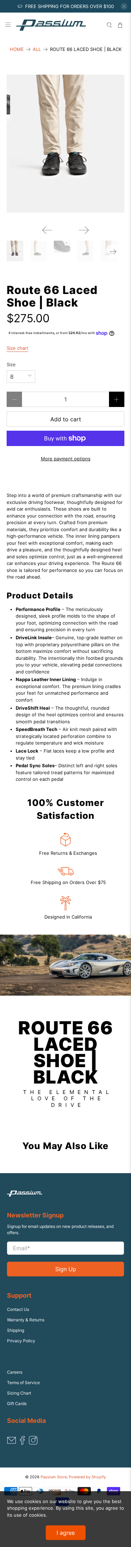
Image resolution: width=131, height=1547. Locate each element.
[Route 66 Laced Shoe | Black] (65, 143)
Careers (14, 1372)
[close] (124, 6)
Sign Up (65, 1269)
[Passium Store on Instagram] (33, 1443)
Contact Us (18, 1309)
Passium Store (54, 1477)
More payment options (65, 458)
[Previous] (47, 230)
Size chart (17, 348)
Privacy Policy (21, 1340)
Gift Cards (17, 1403)
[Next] (84, 230)
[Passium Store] (58, 25)
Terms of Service (23, 1382)
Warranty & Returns (25, 1319)
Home (17, 49)
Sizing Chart (19, 1393)
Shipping (15, 1330)
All (37, 49)
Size (11, 364)
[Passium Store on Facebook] (22, 1443)
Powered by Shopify (87, 1477)
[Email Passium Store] (11, 1443)
